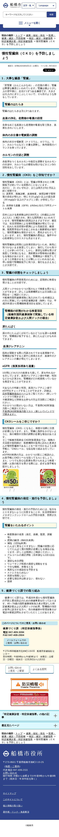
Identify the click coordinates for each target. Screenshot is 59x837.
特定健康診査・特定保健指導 (17, 41)
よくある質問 (39, 669)
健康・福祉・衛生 (35, 35)
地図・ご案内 (12, 766)
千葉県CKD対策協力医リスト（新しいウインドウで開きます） (28, 413)
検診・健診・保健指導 (41, 38)
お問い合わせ (10, 773)
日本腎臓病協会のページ (15, 393)
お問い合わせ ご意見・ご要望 (16, 669)
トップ (19, 35)
